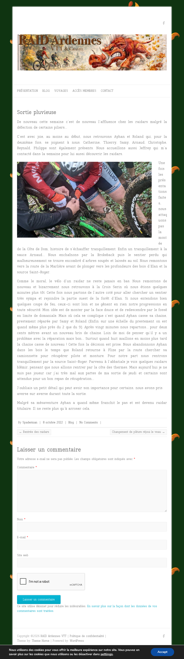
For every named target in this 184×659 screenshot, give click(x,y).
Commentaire (27, 467)
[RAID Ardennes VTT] (92, 53)
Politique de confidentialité (87, 636)
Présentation (27, 91)
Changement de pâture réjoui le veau (138, 431)
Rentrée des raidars (34, 431)
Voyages (61, 91)
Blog (46, 91)
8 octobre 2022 (53, 422)
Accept (162, 652)
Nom (21, 519)
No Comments (88, 422)
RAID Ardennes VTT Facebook (163, 23)
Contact (107, 91)
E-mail (22, 537)
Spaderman (29, 422)
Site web (22, 555)
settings (107, 654)
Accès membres (84, 91)
